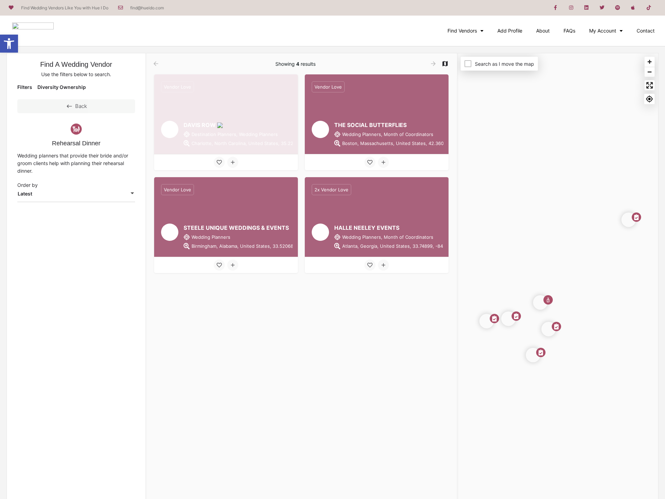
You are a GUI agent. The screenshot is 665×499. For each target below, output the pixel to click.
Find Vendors (462, 31)
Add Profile (509, 31)
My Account (602, 31)
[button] (9, 44)
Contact (646, 31)
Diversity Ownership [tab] (61, 87)
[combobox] (76, 193)
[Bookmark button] (219, 162)
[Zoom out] (650, 72)
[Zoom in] (650, 62)
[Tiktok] (648, 8)
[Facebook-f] (555, 8)
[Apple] (633, 8)
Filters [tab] (24, 87)
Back (81, 106)
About (543, 31)
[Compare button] (232, 162)
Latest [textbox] (25, 194)
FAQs (569, 31)
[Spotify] (618, 8)
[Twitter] (602, 8)
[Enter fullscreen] (650, 85)
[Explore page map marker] (540, 302)
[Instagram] (571, 8)
